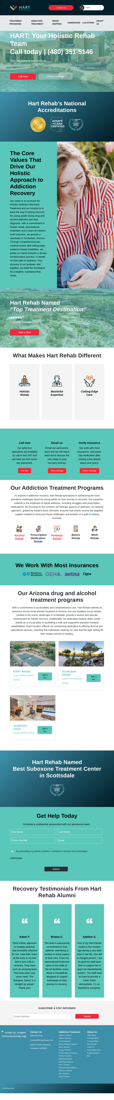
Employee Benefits (93, 1053)
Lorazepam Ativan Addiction (68, 1068)
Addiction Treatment (37, 22)
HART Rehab (91, 1035)
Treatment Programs (15, 22)
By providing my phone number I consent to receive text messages (51, 851)
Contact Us (61, 8)
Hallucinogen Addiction (66, 1062)
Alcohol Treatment (64, 1041)
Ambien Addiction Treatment (68, 1044)
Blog (88, 1056)
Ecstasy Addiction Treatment (68, 1053)
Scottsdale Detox (92, 1041)
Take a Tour (24, 332)
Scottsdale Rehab (93, 1038)
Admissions (73, 23)
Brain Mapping (57, 22)
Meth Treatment (64, 1073)
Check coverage (55, 76)
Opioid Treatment (64, 1076)
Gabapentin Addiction (65, 1059)
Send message (57, 471)
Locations (88, 23)
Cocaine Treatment (65, 1050)
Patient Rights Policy (94, 1050)
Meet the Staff (91, 1044)
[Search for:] (91, 7)
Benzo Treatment (64, 1047)
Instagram (105, 1087)
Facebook (110, 1087)
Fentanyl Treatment (65, 1056)
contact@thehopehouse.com (41, 1040)
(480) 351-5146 (70, 51)
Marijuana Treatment (65, 1070)
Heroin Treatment (64, 1065)
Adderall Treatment (65, 1038)
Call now (23, 76)
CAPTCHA (16, 858)
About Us (99, 22)
